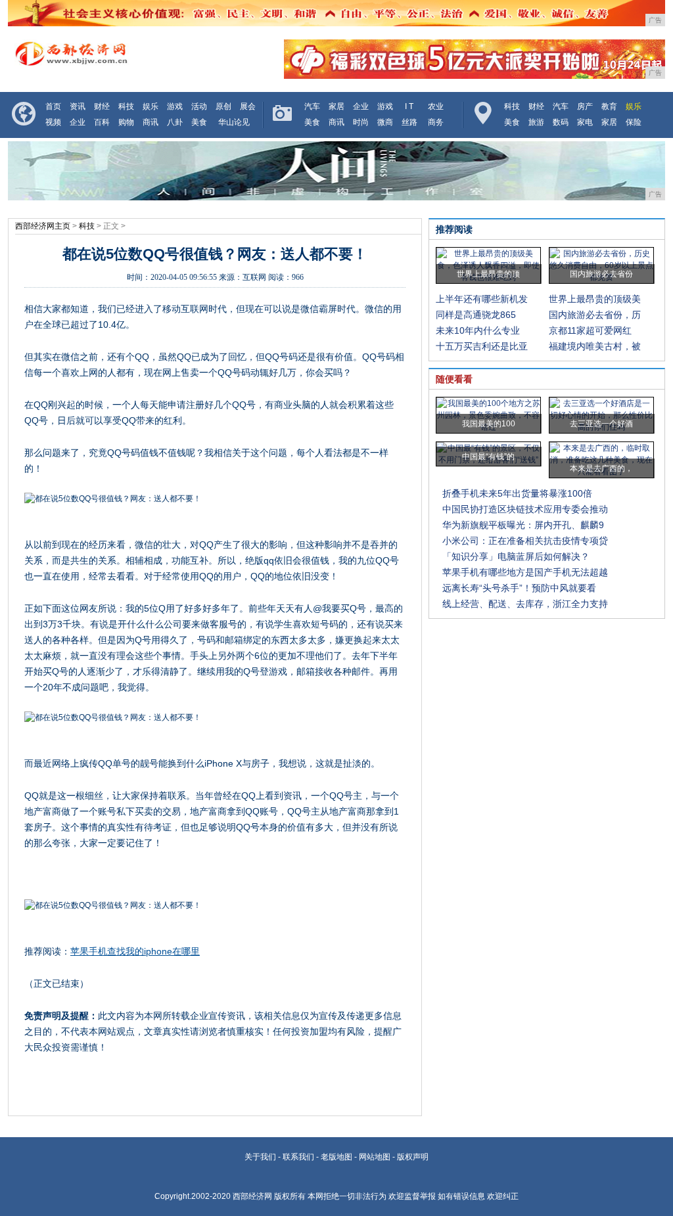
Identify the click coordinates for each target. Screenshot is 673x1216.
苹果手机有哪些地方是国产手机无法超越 (525, 572)
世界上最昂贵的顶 (488, 274)
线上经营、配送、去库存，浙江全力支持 (525, 603)
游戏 (175, 106)
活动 (199, 106)
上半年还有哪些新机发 (482, 299)
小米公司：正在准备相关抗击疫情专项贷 (525, 540)
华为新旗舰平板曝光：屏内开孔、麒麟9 (523, 525)
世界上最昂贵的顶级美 (595, 299)
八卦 (175, 122)
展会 (248, 106)
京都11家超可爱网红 (590, 330)
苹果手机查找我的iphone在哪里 (135, 951)
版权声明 (413, 1156)
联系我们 (298, 1156)
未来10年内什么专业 (478, 330)
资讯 (77, 106)
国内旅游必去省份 (601, 274)
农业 (436, 106)
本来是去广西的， (601, 468)
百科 (102, 122)
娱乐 (150, 106)
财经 (102, 106)
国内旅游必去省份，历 (595, 314)
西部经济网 (252, 1196)
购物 (126, 122)
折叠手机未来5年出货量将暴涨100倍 (517, 493)
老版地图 (336, 1156)
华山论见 (234, 122)
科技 (126, 106)
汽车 (312, 106)
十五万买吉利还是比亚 (482, 346)
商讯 (150, 122)
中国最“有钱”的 (488, 456)
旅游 (536, 122)
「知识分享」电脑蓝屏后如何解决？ (516, 556)
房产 (585, 106)
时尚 (361, 122)
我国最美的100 (488, 423)
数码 (561, 122)
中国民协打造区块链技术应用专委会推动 (525, 509)
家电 (585, 122)
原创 (223, 106)
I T (409, 106)
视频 (53, 122)
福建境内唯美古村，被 (595, 346)
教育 (609, 106)
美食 (199, 122)
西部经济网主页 (42, 226)
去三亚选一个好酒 (601, 423)
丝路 (409, 122)
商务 (436, 122)
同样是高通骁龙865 (476, 314)
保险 (633, 122)
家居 (336, 106)
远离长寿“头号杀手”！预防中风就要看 (519, 588)
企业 (77, 122)
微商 (385, 122)
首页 (53, 106)
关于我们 (260, 1156)
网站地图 (374, 1156)
